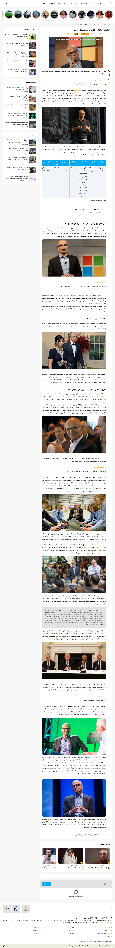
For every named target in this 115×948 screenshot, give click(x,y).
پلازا (109, 24)
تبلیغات (45, 3)
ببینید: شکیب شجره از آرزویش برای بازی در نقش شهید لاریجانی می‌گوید (45, 868)
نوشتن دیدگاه (46, 884)
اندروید (85, 547)
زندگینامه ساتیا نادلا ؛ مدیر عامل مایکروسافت (79, 24)
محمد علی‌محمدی (106, 34)
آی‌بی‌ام (94, 636)
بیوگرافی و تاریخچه (103, 24)
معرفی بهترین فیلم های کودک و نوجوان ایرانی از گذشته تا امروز (17, 53)
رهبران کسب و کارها (93, 24)
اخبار (100, 3)
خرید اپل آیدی (92, 941)
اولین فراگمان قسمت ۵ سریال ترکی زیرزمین (64, 20)
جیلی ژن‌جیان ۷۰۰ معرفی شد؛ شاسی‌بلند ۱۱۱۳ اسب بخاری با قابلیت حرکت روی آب (17, 141)
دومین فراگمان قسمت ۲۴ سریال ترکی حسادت (27, 20)
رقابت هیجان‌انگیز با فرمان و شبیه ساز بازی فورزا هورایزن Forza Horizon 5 (82, 20)
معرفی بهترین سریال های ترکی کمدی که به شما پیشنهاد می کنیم (16, 35)
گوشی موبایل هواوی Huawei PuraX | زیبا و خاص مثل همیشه (109, 20)
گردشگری (107, 937)
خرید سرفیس (99, 941)
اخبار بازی (107, 931)
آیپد (80, 639)
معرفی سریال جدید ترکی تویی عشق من (17, 105)
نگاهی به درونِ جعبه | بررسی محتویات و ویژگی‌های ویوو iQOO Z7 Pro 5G (36, 20)
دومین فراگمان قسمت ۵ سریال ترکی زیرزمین (100, 20)
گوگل (44, 547)
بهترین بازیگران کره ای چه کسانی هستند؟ (17, 61)
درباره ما (35, 931)
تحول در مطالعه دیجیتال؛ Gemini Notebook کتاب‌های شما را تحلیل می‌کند (17, 177)
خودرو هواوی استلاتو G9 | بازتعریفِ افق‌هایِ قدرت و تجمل (54, 20)
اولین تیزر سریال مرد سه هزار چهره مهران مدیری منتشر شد (99, 868)
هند (81, 228)
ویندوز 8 (68, 545)
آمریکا (96, 93)
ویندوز (104, 399)
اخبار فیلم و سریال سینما (103, 934)
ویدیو (59, 3)
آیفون (59, 639)
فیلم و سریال (84, 3)
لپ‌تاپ (58, 706)
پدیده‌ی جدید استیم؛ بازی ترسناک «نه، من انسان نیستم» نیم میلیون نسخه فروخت (17, 115)
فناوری (92, 3)
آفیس (68, 483)
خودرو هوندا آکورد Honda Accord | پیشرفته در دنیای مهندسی (91, 20)
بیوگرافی (65, 3)
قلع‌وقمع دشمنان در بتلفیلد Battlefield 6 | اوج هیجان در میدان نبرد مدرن (45, 20)
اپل (105, 636)
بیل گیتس (69, 397)
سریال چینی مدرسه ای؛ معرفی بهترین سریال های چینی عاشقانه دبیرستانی (18, 71)
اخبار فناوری (107, 927)
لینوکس (104, 639)
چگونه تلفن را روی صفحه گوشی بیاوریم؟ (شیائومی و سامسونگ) (17, 88)
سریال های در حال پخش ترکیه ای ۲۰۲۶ (17, 43)
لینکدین (85, 690)
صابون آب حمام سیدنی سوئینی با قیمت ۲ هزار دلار (17, 97)
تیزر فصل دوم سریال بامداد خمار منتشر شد (73, 867)
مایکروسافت (77, 90)
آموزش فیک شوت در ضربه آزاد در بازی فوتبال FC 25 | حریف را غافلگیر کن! (9, 20)
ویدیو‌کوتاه (52, 3)
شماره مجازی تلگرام (107, 941)
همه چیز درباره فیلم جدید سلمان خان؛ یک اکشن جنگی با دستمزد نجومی (16, 123)
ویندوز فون (98, 547)
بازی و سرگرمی (73, 3)
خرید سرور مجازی (83, 941)
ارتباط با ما (34, 927)
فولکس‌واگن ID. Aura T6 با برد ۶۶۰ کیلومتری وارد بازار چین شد (18, 150)
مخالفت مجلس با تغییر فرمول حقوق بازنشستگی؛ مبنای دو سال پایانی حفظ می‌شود (18, 159)
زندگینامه (89, 155)
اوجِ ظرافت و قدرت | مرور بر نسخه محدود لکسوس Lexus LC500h (18, 20)
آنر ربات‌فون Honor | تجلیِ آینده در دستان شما (73, 20)
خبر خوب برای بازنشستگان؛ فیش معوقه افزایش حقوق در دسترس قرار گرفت (17, 169)
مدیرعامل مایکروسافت (91, 152)
